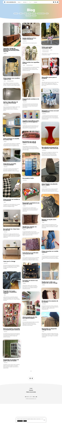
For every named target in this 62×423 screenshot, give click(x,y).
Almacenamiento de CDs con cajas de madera (30, 317)
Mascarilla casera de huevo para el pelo (11, 387)
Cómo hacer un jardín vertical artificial (9, 164)
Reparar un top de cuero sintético (49, 220)
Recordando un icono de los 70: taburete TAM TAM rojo (50, 147)
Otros (29, 13)
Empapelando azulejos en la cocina (31, 99)
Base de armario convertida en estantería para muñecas (11, 329)
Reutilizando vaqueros (41, 13)
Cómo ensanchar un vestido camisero (50, 251)
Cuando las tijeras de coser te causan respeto (50, 383)
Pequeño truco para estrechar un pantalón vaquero (10, 292)
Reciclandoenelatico (11, 2)
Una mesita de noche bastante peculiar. (9, 400)
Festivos (21, 13)
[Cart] (53, 2)
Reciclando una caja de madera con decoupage (29, 142)
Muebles (25, 13)
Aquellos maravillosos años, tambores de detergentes (31, 121)
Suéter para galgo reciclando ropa (47, 47)
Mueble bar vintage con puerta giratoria (30, 227)
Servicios (24, 2)
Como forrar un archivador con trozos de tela (30, 253)
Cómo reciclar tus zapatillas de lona (31, 62)
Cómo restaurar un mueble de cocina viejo (11, 139)
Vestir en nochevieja (9, 373)
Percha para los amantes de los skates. (50, 301)
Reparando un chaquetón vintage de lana (49, 329)
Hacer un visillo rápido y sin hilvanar (31, 331)
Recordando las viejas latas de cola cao (11, 229)
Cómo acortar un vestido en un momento (11, 200)
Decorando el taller (28, 178)
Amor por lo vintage (9, 261)
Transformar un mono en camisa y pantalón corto (49, 396)
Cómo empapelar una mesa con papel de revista (50, 343)
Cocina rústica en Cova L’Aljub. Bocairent (29, 38)
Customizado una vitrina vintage (30, 344)
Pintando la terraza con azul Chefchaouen (50, 111)
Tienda (19, 2)
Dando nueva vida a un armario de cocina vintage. (50, 282)
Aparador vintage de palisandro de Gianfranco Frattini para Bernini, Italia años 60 (11, 50)
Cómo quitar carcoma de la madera (11, 414)
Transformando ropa (45, 51)
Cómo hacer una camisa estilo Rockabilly (49, 410)
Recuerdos (33, 13)
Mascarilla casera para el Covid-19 (49, 78)
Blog (30, 2)
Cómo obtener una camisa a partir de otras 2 (31, 367)
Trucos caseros (28, 15)
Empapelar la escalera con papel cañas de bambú (11, 360)
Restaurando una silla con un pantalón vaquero (49, 356)
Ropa (47, 13)
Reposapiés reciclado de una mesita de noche (31, 203)
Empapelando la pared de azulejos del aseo (30, 380)
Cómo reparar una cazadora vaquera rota (11, 78)
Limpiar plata (46, 369)
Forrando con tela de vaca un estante (30, 281)
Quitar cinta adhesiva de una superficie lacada (10, 102)
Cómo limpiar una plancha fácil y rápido (49, 184)
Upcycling (34, 15)
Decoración (15, 13)
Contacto (35, 2)
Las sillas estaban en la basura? (29, 358)
